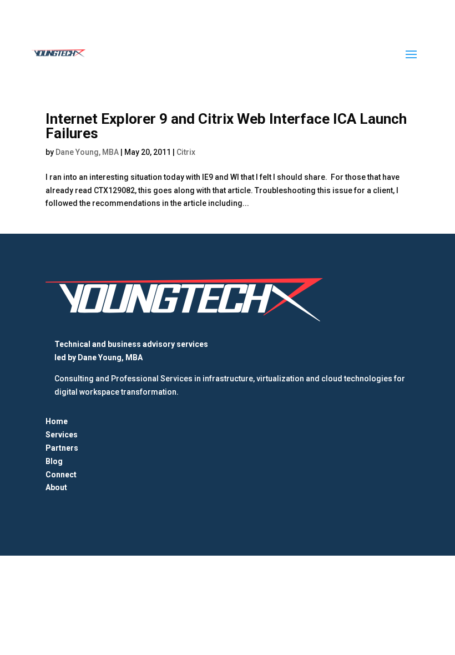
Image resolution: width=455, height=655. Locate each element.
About (56, 487)
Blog (54, 461)
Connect (61, 474)
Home (57, 421)
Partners (62, 448)
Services (62, 434)
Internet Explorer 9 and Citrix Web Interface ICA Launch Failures (226, 126)
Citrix (185, 152)
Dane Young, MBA (87, 152)
